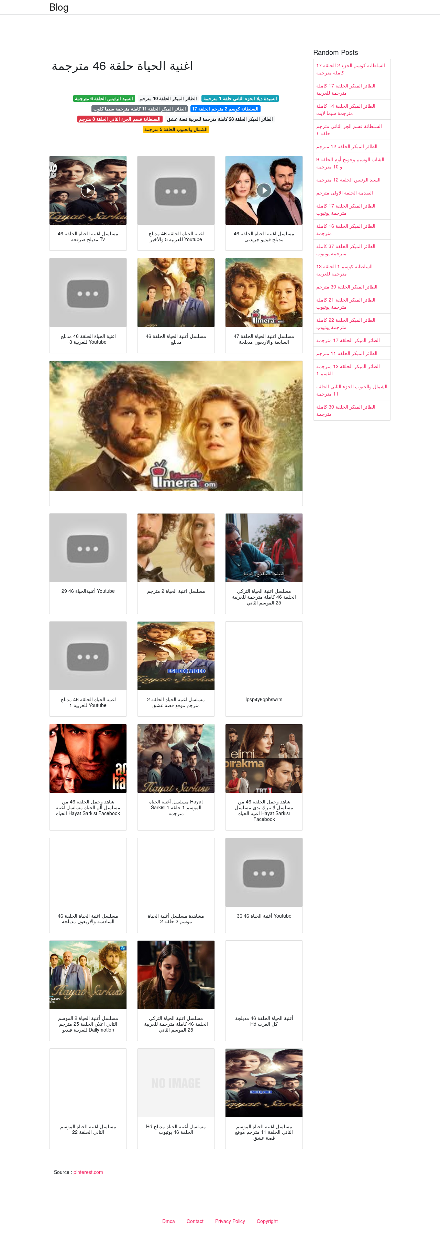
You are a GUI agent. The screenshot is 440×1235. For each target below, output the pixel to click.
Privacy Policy (230, 1221)
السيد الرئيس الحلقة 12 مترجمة (348, 179)
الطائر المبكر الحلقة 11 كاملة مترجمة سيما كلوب (140, 108)
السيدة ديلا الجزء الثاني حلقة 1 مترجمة (240, 98)
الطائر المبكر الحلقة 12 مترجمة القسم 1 (348, 370)
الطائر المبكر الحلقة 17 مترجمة (348, 340)
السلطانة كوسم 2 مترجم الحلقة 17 (225, 108)
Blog (59, 6)
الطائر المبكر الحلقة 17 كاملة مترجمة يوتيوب (345, 209)
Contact (195, 1221)
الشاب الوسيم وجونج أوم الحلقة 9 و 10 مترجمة (350, 163)
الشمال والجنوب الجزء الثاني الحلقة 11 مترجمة (351, 390)
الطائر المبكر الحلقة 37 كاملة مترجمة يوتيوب (345, 250)
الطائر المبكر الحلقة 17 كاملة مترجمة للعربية (345, 89)
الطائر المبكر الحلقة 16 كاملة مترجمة (345, 229)
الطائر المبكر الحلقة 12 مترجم (346, 146)
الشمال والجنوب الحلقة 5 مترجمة (176, 129)
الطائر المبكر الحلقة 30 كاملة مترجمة (345, 410)
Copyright (267, 1221)
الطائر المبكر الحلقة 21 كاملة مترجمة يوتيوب (345, 303)
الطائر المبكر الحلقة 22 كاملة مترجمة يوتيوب (345, 323)
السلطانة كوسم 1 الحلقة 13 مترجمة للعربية (344, 270)
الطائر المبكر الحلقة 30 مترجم (346, 286)
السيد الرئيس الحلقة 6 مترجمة (104, 98)
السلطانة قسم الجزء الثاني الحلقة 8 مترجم (120, 119)
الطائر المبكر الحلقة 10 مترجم (168, 98)
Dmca (168, 1221)
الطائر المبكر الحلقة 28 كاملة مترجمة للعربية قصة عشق (220, 119)
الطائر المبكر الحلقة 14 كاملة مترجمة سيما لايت (345, 109)
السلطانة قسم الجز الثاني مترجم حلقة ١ (349, 129)
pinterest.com (88, 1171)
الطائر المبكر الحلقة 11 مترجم (346, 353)
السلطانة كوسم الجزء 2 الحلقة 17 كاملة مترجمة (350, 69)
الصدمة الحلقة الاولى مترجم (344, 192)
